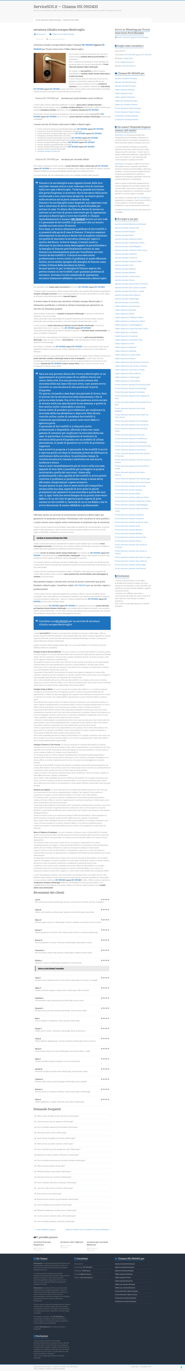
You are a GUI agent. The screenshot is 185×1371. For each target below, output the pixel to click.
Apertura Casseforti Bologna (125, 82)
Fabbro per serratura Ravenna (126, 105)
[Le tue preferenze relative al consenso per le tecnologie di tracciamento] (181, 1367)
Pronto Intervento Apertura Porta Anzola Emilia (132, 385)
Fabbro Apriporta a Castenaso (126, 332)
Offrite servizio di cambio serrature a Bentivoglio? (55, 1144)
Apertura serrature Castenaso (126, 254)
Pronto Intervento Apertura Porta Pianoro (130, 450)
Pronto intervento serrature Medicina (128, 530)
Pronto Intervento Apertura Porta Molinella (131, 442)
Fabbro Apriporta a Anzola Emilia (127, 306)
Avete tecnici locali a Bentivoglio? (49, 1194)
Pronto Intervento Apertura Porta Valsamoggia (132, 479)
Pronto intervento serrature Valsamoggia (130, 565)
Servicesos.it (41, 34)
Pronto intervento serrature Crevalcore (129, 519)
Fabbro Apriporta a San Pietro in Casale (130, 370)
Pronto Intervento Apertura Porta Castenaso (131, 421)
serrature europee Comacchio (48, 151)
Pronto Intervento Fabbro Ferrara (127, 112)
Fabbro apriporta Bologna (124, 90)
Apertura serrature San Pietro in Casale (129, 291)
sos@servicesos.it (127, 62)
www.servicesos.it (129, 66)
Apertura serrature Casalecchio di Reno (129, 243)
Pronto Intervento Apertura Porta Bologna (130, 388)
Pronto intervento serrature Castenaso (129, 515)
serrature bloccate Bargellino (42, 1243)
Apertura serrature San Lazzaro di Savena (130, 288)
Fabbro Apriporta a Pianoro (125, 359)
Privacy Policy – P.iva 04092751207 (141, 1366)
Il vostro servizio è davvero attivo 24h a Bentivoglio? (56, 1216)
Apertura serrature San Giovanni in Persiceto (131, 284)
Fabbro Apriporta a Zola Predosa (127, 381)
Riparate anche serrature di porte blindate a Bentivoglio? (58, 1199)
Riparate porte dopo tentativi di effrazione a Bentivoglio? (58, 1155)
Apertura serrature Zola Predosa (127, 303)
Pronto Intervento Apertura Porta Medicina (131, 439)
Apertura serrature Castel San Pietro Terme (131, 250)
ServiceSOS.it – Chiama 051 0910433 (66, 6)
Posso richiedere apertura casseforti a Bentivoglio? (56, 1221)
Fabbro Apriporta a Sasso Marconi (128, 373)
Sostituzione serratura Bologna (126, 116)
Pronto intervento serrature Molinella (128, 534)
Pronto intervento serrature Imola (127, 526)
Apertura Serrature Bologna (125, 86)
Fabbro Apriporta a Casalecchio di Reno (130, 321)
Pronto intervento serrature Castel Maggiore (131, 505)
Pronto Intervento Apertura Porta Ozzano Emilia (133, 446)
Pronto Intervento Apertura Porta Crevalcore (131, 425)
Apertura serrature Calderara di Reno (128, 239)
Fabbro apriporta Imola (124, 93)
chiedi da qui (128, 58)
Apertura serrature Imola (124, 265)
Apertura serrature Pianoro (125, 280)
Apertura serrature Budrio (124, 235)
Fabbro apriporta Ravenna (125, 97)
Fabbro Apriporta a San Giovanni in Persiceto (132, 362)
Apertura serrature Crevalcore (126, 258)
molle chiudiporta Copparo (45, 1230)
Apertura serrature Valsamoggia (127, 299)
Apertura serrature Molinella (125, 273)
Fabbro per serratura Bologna (63, 34)
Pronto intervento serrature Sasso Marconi (131, 561)
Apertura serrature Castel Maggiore (128, 246)
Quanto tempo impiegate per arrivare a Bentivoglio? (56, 1138)
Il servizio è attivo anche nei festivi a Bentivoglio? (55, 1188)
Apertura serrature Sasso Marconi (127, 295)
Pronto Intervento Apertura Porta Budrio (130, 392)
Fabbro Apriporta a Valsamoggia (127, 377)
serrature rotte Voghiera (71, 1242)
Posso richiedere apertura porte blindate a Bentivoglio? (57, 1127)
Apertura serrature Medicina (125, 269)
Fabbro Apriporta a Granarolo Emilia (128, 340)
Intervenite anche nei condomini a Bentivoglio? (54, 1177)
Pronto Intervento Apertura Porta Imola (130, 435)
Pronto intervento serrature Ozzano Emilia (130, 537)
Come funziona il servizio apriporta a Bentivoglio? (55, 1122)
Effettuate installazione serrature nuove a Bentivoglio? (57, 1210)
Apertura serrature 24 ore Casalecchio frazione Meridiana (88, 1230)
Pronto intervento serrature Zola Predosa (130, 568)
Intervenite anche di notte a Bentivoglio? (52, 1133)
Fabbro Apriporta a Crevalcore (126, 336)
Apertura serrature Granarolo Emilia (128, 261)
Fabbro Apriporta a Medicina (125, 347)
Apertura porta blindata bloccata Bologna (130, 224)
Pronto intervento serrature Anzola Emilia (130, 486)
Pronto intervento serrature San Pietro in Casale (133, 557)
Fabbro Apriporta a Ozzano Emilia (127, 355)
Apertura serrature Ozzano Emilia (127, 276)
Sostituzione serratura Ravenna (126, 120)
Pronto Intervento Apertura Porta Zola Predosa (132, 482)
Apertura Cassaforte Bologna (126, 78)
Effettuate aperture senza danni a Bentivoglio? (54, 1172)
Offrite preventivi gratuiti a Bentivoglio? (51, 1166)
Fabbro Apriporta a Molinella (125, 351)
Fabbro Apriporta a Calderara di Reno (129, 317)
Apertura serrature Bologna (125, 232)
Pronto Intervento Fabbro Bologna (128, 108)
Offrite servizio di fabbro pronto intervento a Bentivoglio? (58, 1116)
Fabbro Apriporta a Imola (124, 344)
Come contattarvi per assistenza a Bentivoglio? (54, 1205)
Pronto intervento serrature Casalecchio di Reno (133, 501)
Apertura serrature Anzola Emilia (127, 228)
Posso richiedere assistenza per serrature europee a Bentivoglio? (61, 1160)
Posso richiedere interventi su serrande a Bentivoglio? (57, 1183)
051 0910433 (87, 44)
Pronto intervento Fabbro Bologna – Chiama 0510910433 (57, 20)
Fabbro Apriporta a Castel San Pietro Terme (131, 329)
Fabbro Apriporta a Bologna (125, 310)
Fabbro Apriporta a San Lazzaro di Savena (131, 366)
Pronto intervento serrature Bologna (128, 490)
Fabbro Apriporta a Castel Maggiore (128, 325)
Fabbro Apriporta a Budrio (124, 314)
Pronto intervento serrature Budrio (127, 494)
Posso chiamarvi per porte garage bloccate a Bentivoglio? (59, 1149)
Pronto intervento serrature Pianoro (128, 541)
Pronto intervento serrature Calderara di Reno (132, 497)
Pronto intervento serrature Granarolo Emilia (131, 522)
